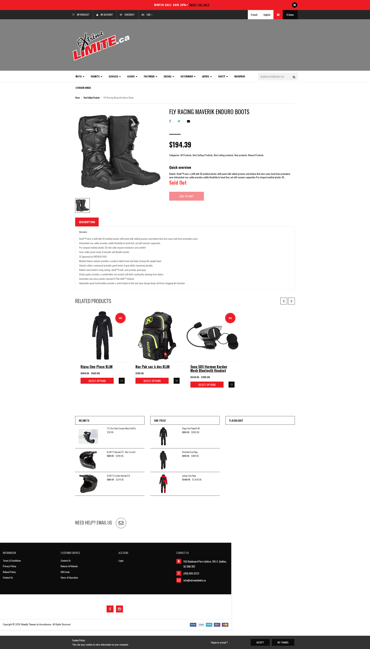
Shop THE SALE (199, 5)
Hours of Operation (69, 577)
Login (121, 560)
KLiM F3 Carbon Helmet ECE (118, 475)
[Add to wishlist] (122, 381)
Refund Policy (9, 572)
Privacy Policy (9, 566)
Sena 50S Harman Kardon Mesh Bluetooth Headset (208, 368)
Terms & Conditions (12, 560)
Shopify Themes (28, 624)
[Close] (295, 5)
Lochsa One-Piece (189, 475)
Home (77, 97)
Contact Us (8, 577)
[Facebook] (171, 121)
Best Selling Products (92, 97)
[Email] (190, 121)
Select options (97, 381)
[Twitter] (180, 121)
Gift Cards (65, 572)
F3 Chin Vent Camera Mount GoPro (121, 428)
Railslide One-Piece (190, 452)
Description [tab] (87, 222)
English (267, 15)
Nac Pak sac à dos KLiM (152, 366)
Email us (104, 522)
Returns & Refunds (69, 566)
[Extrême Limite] (101, 45)
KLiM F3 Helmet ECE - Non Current (121, 452)
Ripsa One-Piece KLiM (97, 366)
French (254, 15)
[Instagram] (119, 608)
